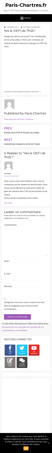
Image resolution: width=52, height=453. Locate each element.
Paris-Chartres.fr (26, 5)
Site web (8, 286)
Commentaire (10, 224)
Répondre (8, 203)
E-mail (7, 273)
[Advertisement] (24, 68)
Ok (26, 448)
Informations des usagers (26, 92)
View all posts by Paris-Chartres (18, 119)
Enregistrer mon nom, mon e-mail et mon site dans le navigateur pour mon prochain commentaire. (24, 305)
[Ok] (48, 443)
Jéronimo (7, 173)
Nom (7, 261)
